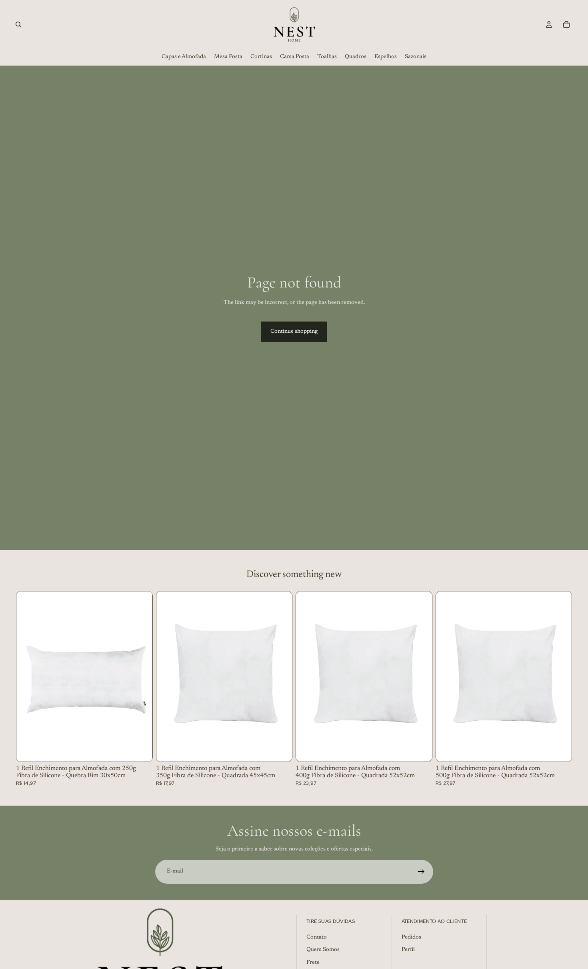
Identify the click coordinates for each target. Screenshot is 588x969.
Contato (316, 937)
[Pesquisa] (18, 24)
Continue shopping (294, 331)
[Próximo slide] (140, 677)
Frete (313, 962)
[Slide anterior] (28, 677)
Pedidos (411, 937)
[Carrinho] (566, 24)
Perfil (408, 950)
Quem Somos (323, 950)
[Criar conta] (421, 871)
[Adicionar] (140, 749)
